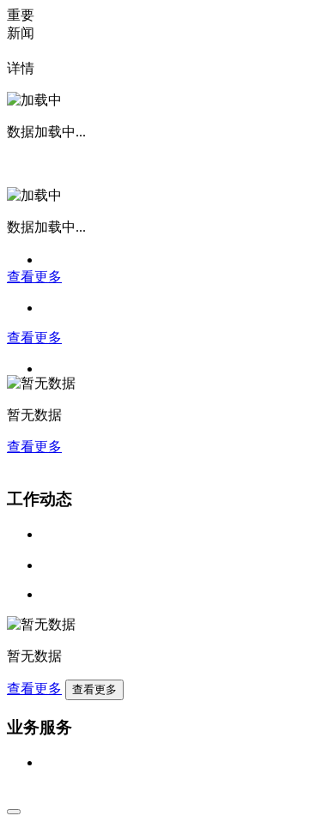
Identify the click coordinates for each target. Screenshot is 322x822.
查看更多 (34, 276)
